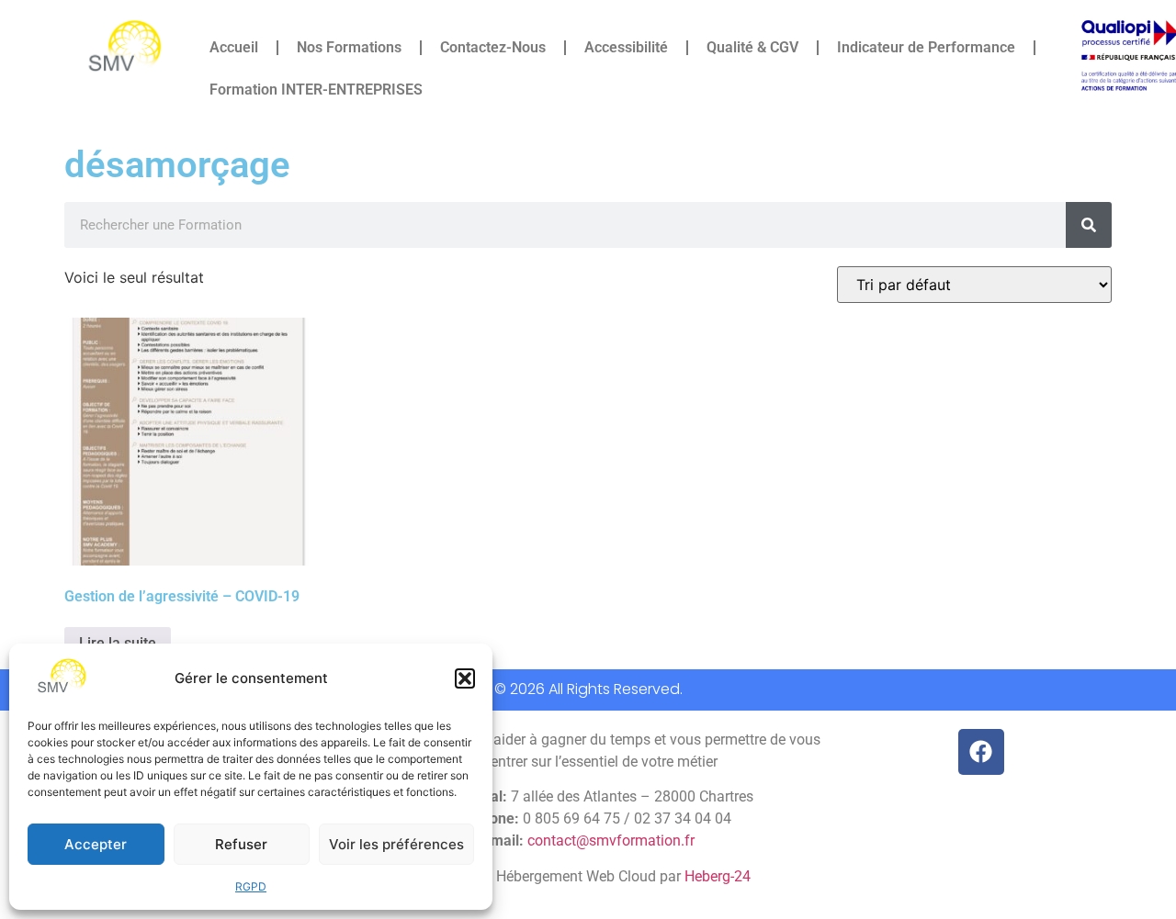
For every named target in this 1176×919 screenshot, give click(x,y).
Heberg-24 (717, 876)
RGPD (250, 886)
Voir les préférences (396, 844)
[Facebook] (981, 752)
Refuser (241, 844)
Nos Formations (349, 47)
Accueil (233, 47)
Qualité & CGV (752, 47)
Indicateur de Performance (926, 47)
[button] (465, 678)
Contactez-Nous (493, 47)
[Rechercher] (1089, 225)
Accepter (95, 844)
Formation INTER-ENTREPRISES (316, 89)
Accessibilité (626, 47)
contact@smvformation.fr (611, 840)
